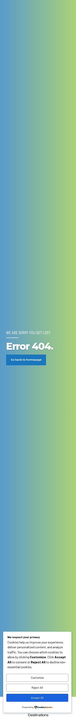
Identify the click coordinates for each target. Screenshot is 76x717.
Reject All (37, 687)
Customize (37, 677)
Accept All (37, 697)
